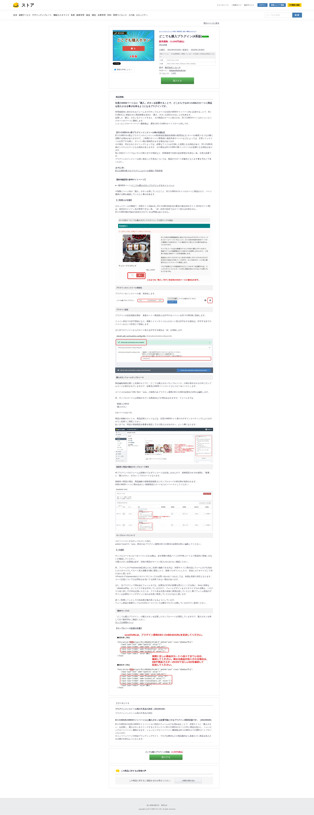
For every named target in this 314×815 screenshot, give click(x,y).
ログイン (262, 5)
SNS (109, 15)
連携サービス (25, 15)
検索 (297, 15)
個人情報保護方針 (153, 805)
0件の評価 (163, 45)
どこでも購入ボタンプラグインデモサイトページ (152, 185)
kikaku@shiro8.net (177, 70)
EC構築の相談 (294, 5)
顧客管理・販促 (83, 15)
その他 (131, 15)
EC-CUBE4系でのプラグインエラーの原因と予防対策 (139, 171)
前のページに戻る (211, 23)
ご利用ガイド (236, 5)
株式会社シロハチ (173, 67)
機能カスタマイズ (61, 15)
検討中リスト (249, 5)
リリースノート (223, 5)
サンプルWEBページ (124, 622)
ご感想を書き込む (188, 781)
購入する (177, 81)
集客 (73, 15)
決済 (15, 15)
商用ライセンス (120, 15)
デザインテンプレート (42, 15)
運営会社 (164, 805)
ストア (27, 5)
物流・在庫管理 (99, 15)
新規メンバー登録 (277, 5)
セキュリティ (142, 15)
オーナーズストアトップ (166, 31)
